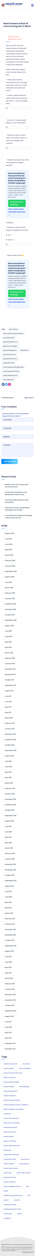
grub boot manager (10, 346)
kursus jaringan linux (10, 1091)
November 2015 (10, 805)
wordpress (7, 1218)
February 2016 (10, 788)
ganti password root (10, 342)
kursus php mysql (10, 1159)
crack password (8, 338)
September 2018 (10, 620)
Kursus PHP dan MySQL (11, 1155)
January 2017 (10, 729)
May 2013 (8, 967)
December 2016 (10, 734)
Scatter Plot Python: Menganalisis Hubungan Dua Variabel (17, 509)
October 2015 (9, 810)
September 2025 (11, 571)
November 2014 (10, 870)
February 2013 (10, 984)
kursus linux (24, 350)
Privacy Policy (9, 1247)
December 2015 (10, 799)
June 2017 (8, 702)
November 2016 (10, 740)
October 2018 (9, 615)
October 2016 (9, 745)
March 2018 (9, 653)
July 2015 (8, 826)
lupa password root (10, 359)
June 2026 (8, 544)
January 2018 (10, 664)
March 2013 (9, 978)
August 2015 (9, 821)
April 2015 (8, 843)
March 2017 (9, 718)
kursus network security (12, 1145)
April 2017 (8, 712)
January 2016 (10, 794)
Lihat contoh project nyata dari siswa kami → (16, 212)
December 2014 (10, 864)
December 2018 (10, 604)
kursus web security (23, 1173)
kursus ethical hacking (11, 1082)
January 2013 (10, 989)
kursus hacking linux (10, 350)
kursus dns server (10, 1077)
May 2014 (8, 902)
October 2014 (9, 875)
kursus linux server (10, 1132)
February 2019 (10, 593)
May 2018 (8, 642)
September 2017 (10, 685)
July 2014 (8, 891)
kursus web (7, 1173)
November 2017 (10, 674)
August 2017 (9, 691)
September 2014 (11, 881)
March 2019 (9, 588)
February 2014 (10, 919)
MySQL (6, 1191)
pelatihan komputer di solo (13, 1195)
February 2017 (10, 723)
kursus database (25, 1068)
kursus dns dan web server (13, 1073)
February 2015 (10, 853)
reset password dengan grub (13, 367)
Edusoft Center (16, 39)
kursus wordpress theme (12, 1186)
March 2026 (9, 555)
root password (8, 380)
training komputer (10, 1205)
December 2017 (10, 669)
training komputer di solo (12, 1209)
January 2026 (10, 566)
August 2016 (9, 756)
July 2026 (8, 539)
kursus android (9, 1068)
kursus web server (10, 1177)
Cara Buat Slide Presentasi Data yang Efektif (17, 501)
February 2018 (10, 658)
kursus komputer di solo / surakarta (16, 1105)
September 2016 (10, 750)
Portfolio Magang (26, 1247)
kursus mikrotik (9, 1136)
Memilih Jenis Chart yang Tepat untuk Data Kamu (16, 486)
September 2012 (10, 1011)
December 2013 (10, 930)
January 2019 (10, 599)
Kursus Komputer (10, 1096)
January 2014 (10, 924)
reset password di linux (11, 371)
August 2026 (9, 533)
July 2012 (8, 1022)
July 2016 (8, 761)
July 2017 (8, 696)
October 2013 (9, 940)
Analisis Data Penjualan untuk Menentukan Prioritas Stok (16, 493)
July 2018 (8, 631)
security (17, 1200)
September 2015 (10, 816)
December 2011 (10, 1043)
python (6, 1200)
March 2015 (9, 848)
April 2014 (8, 908)
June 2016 (8, 767)
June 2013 (8, 962)
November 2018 (10, 609)
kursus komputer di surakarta (14, 1109)
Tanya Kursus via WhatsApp (16, 203)
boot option (13, 329)
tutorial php (8, 1214)
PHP (29, 1195)
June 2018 (8, 636)
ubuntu (19, 1214)
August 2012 (9, 1016)
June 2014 (8, 897)
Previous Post (8, 398)
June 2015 (8, 832)
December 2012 (10, 995)
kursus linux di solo (9, 354)
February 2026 (10, 561)
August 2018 (9, 626)
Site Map (17, 1247)
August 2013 (9, 951)
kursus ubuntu (24, 1164)
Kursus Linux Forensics (11, 1118)
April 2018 (8, 647)
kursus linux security (10, 1127)
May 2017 (8, 707)
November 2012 (10, 1000)
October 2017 (9, 680)
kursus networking (10, 1141)
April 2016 (8, 778)
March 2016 (9, 783)
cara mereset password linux (13, 333)
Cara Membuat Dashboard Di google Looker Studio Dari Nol (18, 516)
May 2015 (8, 837)
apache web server (10, 1064)
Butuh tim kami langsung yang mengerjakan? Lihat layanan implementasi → (17, 1249)
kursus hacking (9, 1086)
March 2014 (9, 913)
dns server (26, 1064)
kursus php (7, 1150)
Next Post (28, 398)
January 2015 (10, 859)
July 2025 (8, 582)
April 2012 (8, 1038)
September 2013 (10, 946)
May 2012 (8, 1033)
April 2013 (8, 973)
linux (27, 1186)
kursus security (9, 1164)
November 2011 (10, 1049)
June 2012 (8, 1027)
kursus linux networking (11, 1123)
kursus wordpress (10, 1182)
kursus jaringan (24, 1086)
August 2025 (9, 577)
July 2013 (8, 957)
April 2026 (8, 550)
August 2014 (9, 886)
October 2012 (9, 1005)
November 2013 (10, 935)
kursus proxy (25, 1159)
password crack (8, 363)
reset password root (10, 375)
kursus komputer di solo (12, 1100)
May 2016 (8, 772)
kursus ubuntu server (11, 1168)
